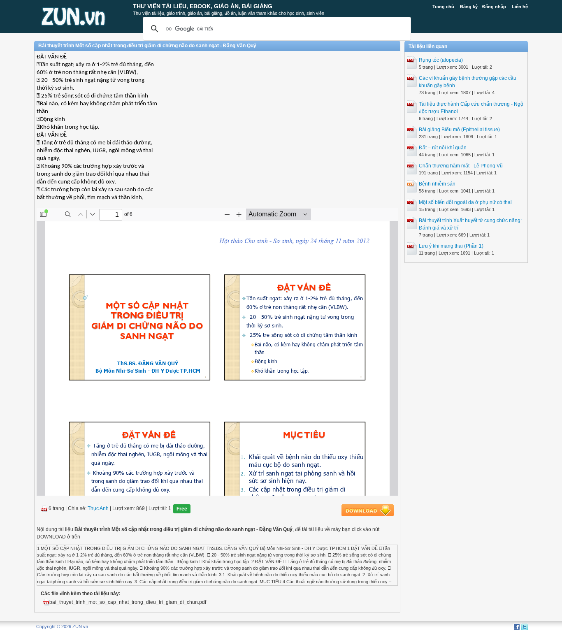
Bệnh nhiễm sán (437, 184)
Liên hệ (520, 6)
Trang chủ (443, 6)
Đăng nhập (494, 6)
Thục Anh (98, 508)
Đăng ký (469, 6)
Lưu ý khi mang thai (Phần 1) (451, 246)
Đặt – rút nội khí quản (443, 148)
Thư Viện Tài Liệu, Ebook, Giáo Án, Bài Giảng (202, 6)
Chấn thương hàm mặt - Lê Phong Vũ (461, 166)
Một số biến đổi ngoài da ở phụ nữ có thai (465, 202)
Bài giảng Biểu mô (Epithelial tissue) (459, 129)
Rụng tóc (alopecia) (441, 60)
